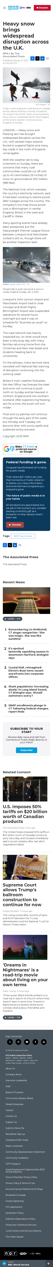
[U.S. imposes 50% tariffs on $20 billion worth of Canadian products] (25, 789)
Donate (43, 8)
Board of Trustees (14, 1092)
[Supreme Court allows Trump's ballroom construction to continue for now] (25, 867)
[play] (4, 1263)
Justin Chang (9, 991)
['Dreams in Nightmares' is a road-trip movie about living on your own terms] (25, 947)
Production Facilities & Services (21, 1225)
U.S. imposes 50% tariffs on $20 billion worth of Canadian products (25, 814)
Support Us (11, 1122)
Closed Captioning (15, 1201)
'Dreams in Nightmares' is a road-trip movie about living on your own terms (25, 974)
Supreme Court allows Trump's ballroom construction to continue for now (22, 894)
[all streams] (49, 1263)
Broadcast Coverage (16, 1195)
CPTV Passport (13, 1164)
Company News (13, 1074)
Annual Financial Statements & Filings (24, 1189)
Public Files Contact (14, 1063)
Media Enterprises (14, 1104)
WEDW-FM (10, 1060)
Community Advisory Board (19, 1098)
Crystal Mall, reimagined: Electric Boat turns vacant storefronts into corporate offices (26, 672)
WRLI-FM (34, 1060)
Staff (8, 1086)
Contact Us (11, 1116)
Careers (9, 1110)
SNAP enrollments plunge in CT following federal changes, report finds (28, 708)
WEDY (29, 1058)
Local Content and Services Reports (23, 1231)
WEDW (23, 1058)
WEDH (8, 1058)
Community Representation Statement (25, 1152)
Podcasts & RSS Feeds (17, 1140)
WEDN (15, 1058)
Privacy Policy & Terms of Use (20, 1183)
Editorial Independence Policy (20, 1219)
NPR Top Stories (23, 536)
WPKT (26, 1060)
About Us (10, 1069)
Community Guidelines (17, 1158)
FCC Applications (14, 1207)
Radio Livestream (14, 1146)
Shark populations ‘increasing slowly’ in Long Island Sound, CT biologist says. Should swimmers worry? (28, 691)
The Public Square (14, 1237)
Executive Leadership (16, 1080)
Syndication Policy (15, 1213)
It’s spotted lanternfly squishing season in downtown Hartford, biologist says (28, 653)
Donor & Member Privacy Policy (21, 1177)
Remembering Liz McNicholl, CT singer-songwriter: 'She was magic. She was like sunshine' (27, 634)
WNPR (19, 1060)
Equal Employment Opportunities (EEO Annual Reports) (25, 1171)
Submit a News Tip (15, 1128)
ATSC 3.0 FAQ (29, 1063)
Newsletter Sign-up (15, 1134)
